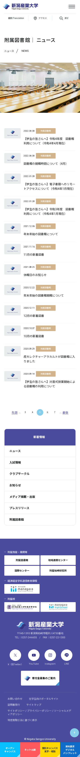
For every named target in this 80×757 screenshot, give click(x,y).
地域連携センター (58, 560)
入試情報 (15, 462)
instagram (50, 664)
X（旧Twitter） (15, 664)
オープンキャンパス (10, 750)
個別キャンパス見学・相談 (50, 750)
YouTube (34, 664)
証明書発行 (14, 704)
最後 (65, 412)
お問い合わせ (15, 698)
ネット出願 (30, 750)
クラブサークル (19, 473)
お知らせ (15, 485)
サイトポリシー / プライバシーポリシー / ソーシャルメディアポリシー (39, 712)
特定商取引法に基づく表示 (22, 720)
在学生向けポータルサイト (43, 698)
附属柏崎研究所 (58, 570)
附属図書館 (16, 519)
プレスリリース (19, 508)
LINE (66, 664)
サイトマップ (33, 704)
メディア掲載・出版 (22, 496)
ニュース (15, 451)
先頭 (14, 412)
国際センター (22, 570)
